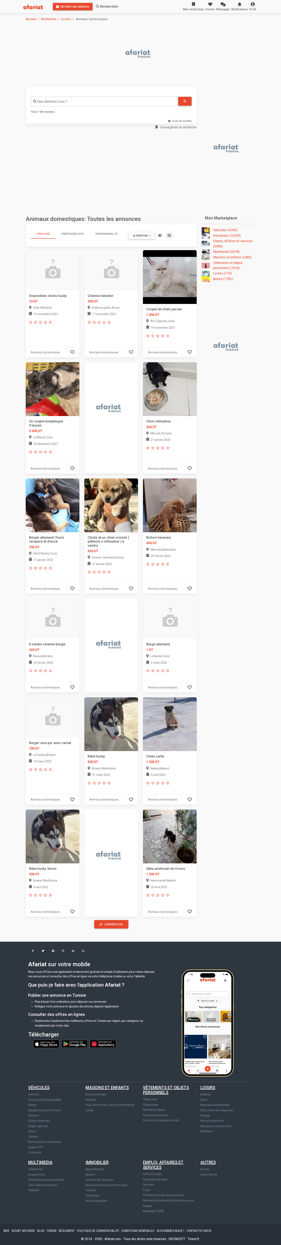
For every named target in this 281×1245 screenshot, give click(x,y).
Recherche (48, 19)
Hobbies (205, 1094)
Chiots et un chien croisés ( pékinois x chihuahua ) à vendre (108, 541)
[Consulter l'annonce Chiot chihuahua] (170, 389)
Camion (33, 1136)
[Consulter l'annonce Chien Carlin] (170, 724)
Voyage (205, 1115)
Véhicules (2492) (225, 230)
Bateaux (33, 1115)
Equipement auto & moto (44, 1110)
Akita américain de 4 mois (165, 869)
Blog (41, 1230)
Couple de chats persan (164, 309)
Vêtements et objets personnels (166, 1090)
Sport (204, 1099)
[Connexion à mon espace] (72, 352)
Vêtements (150, 1099)
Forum (52, 1230)
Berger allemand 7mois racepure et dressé (46, 539)
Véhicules (39, 1087)
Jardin (90, 1110)
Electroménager (96, 1094)
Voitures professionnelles (44, 1099)
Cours (147, 1190)
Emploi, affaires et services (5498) (233, 243)
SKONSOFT (177, 1239)
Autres (208, 1162)
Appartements (95, 1169)
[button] (252, 7)
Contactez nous (199, 1230)
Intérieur (91, 1099)
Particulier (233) (73, 233)
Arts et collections (212, 1120)
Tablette (33, 1190)
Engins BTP (35, 1147)
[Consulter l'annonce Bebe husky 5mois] (52, 836)
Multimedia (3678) (226, 252)
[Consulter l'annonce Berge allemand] (170, 618)
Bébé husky (96, 756)
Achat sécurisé (24, 1230)
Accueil (31, 19)
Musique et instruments (215, 1126)
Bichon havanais (158, 537)
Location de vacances (100, 1179)
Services (148, 1184)
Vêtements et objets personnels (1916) (228, 265)
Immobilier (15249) (227, 236)
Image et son (36, 1174)
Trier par (142, 235)
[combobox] (104, 101)
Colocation (92, 1195)
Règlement (67, 1230)
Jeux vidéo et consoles (43, 1185)
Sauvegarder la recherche (178, 127)
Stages (147, 1205)
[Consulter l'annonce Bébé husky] (111, 724)
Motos (32, 1105)
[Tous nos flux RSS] (83, 951)
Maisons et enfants (107, 1087)
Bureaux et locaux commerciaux (106, 1185)
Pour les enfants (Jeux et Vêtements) (110, 1105)
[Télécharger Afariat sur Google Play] (75, 1043)
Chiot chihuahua (158, 421)
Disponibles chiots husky (48, 296)
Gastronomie (208, 1174)
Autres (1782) (223, 279)
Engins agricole (38, 1126)
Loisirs (66, 19)
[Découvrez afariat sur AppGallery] (103, 1043)
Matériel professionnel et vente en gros (168, 1200)
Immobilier (97, 1162)
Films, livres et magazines (217, 1110)
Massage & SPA (153, 1211)
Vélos (31, 1131)
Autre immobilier (96, 1201)
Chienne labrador (101, 296)
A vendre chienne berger (47, 644)
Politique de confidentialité (98, 1230)
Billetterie (206, 1131)
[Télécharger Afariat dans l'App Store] (46, 1043)
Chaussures (150, 1104)
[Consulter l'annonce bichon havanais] (170, 505)
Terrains (91, 1190)
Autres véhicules (39, 1120)
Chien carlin (155, 756)
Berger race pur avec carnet (50, 743)
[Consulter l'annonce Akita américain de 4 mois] (170, 836)
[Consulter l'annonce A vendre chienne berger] (52, 618)
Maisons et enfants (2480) (232, 257)
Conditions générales (138, 1230)
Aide (6, 1230)
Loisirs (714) (222, 273)
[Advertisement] (143, 54)
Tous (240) (43, 233)
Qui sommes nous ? (171, 1230)
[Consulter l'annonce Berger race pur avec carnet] (52, 717)
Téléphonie (35, 1169)
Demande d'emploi (155, 1179)
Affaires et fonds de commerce (163, 1195)
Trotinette (34, 1152)
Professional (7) (106, 233)
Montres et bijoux (154, 1109)
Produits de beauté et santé (161, 1120)
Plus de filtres (182, 121)
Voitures (33, 1094)
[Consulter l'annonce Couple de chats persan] (170, 277)
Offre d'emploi (152, 1174)
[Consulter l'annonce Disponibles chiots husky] (52, 270)
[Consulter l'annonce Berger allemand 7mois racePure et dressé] (52, 505)
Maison (90, 1174)
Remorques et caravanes (44, 1141)
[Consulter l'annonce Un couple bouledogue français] (52, 389)
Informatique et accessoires (46, 1179)
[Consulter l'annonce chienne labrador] (111, 270)
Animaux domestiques (215, 1105)
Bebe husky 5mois (43, 869)
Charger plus (114, 924)
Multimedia (40, 1162)
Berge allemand (158, 644)
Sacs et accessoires (156, 1115)
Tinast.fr (193, 1239)
